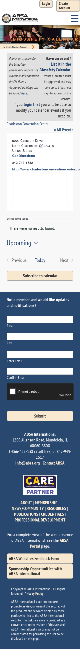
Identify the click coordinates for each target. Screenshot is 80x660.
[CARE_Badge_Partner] (40, 477)
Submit (40, 416)
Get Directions (23, 155)
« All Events (63, 130)
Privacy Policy (34, 593)
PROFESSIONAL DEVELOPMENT (40, 520)
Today (40, 260)
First (10, 325)
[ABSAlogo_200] (20, 14)
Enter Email (14, 360)
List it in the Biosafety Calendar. (55, 67)
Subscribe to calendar (40, 275)
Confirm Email (16, 377)
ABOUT (26, 503)
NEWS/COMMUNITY (28, 508)
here (24, 93)
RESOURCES (56, 508)
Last (9, 342)
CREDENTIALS (52, 514)
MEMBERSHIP (46, 503)
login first (32, 104)
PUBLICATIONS (26, 514)
